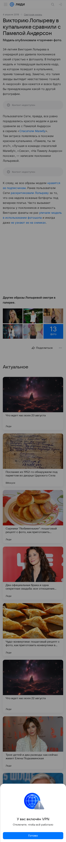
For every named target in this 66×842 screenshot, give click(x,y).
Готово (33, 835)
